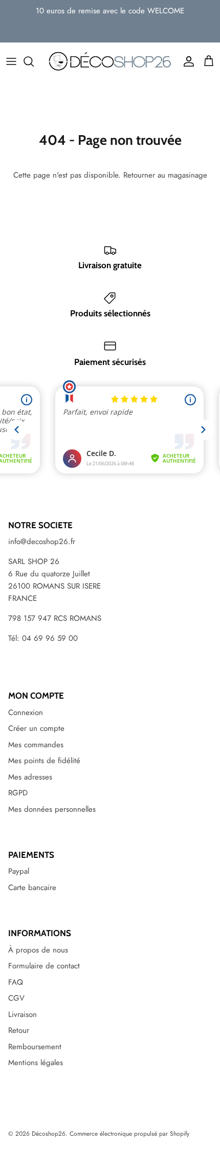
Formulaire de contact (44, 965)
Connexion (25, 712)
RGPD (18, 792)
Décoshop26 (48, 1133)
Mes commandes (35, 744)
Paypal (18, 871)
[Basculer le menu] (11, 61)
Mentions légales (35, 1062)
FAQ (15, 982)
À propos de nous (38, 950)
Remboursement (34, 1046)
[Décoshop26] (110, 61)
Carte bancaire (32, 887)
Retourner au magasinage (165, 175)
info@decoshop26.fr (41, 541)
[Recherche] (34, 61)
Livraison (22, 1014)
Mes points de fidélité (44, 760)
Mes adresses (30, 777)
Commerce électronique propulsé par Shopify (129, 1133)
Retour (18, 1030)
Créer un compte (36, 728)
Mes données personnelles (52, 809)
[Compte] (186, 61)
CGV (16, 998)
